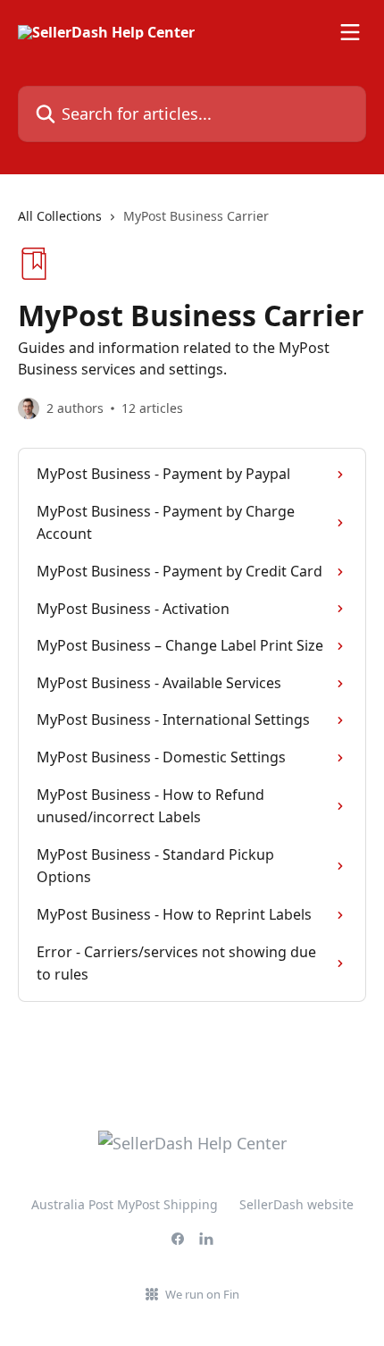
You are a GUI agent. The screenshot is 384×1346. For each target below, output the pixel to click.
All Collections (60, 215)
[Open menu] (350, 32)
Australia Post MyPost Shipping (124, 1204)
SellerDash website (296, 1204)
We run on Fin (202, 1294)
